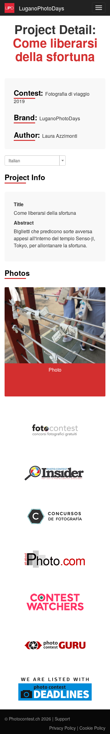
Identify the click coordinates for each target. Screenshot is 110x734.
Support (62, 719)
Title (19, 204)
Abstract (24, 222)
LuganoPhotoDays (41, 8)
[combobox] (35, 160)
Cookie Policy (92, 728)
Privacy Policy (62, 728)
